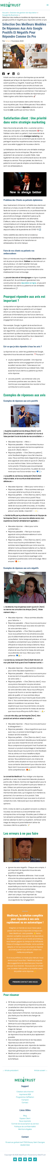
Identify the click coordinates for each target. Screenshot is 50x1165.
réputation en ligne (28, 283)
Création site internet (25, 1091)
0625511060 (25, 1145)
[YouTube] (30, 1159)
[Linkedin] (13, 73)
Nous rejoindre (25, 1121)
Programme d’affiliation (25, 1097)
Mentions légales (25, 1129)
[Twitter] (8, 73)
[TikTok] (35, 1159)
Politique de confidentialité (25, 1126)
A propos (25, 1099)
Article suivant (40, 1070)
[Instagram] (20, 1159)
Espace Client (25, 1118)
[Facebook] (3, 73)
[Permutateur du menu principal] (47, 5)
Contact (25, 1102)
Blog (25, 1115)
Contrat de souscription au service (25, 1123)
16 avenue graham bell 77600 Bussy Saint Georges (25, 1142)
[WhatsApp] (18, 73)
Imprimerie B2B (25, 1094)
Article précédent (10, 1070)
